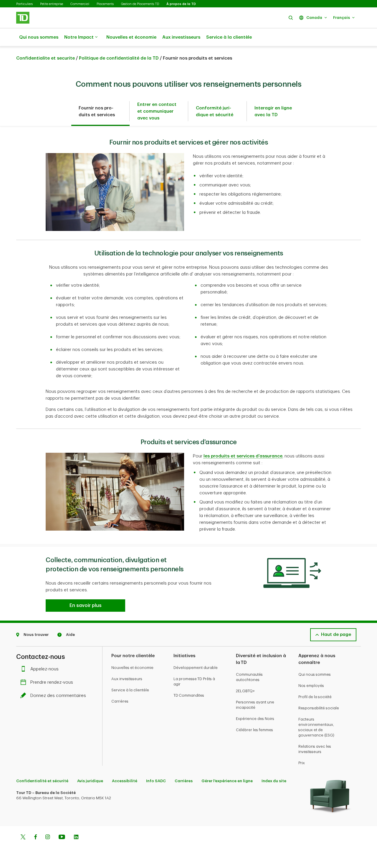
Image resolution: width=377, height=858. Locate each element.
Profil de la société (315, 697)
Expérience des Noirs (255, 719)
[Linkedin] (76, 837)
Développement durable (195, 668)
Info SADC (156, 781)
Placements (105, 4)
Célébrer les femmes (254, 730)
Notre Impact (79, 37)
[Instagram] (47, 837)
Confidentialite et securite (45, 58)
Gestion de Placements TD (140, 4)
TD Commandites (188, 695)
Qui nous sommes (38, 37)
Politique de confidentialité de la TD (119, 58)
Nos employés (311, 686)
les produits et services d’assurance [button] (243, 456)
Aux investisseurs (181, 37)
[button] (290, 17)
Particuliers (24, 4)
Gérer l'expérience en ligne (227, 781)
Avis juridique (90, 781)
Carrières (119, 701)
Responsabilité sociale (318, 708)
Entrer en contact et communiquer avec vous (156, 111)
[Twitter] (23, 837)
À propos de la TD (181, 4)
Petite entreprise (51, 4)
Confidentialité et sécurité (42, 781)
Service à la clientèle (229, 37)
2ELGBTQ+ (245, 691)
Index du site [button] (274, 781)
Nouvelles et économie (131, 37)
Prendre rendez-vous (51, 682)
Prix (301, 763)
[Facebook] (35, 837)
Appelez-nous (44, 669)
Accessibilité (124, 781)
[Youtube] (62, 837)
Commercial (79, 4)
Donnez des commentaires (58, 695)
